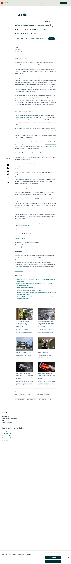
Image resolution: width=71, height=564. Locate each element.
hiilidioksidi (44, 396)
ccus (16, 394)
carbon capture (31, 394)
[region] (35, 557)
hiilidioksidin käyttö (43, 399)
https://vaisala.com (7, 422)
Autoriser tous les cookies (53, 561)
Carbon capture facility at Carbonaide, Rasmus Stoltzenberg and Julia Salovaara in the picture (24, 324)
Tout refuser (53, 557)
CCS (16, 402)
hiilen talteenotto (36, 396)
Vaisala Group (40, 38)
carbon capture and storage (24, 396)
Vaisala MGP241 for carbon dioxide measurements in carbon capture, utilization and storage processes (24, 376)
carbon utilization (48, 394)
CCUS (50, 399)
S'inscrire (64, 3)
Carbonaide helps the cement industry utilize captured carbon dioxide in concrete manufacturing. (46, 324)
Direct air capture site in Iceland (25, 287)
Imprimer (4, 431)
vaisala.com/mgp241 (26, 225)
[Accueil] (7, 3)
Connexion (57, 3)
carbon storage (39, 394)
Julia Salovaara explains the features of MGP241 (29, 290)
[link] (21, 3)
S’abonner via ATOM (7, 438)
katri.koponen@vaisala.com (21, 247)
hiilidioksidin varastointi (31, 399)
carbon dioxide (22, 394)
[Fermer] (68, 557)
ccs (16, 396)
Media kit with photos (20, 238)
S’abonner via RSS (6, 435)
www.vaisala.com (19, 271)
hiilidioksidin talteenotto (20, 399)
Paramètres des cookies (52, 553)
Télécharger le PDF (7, 433)
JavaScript (5, 440)
